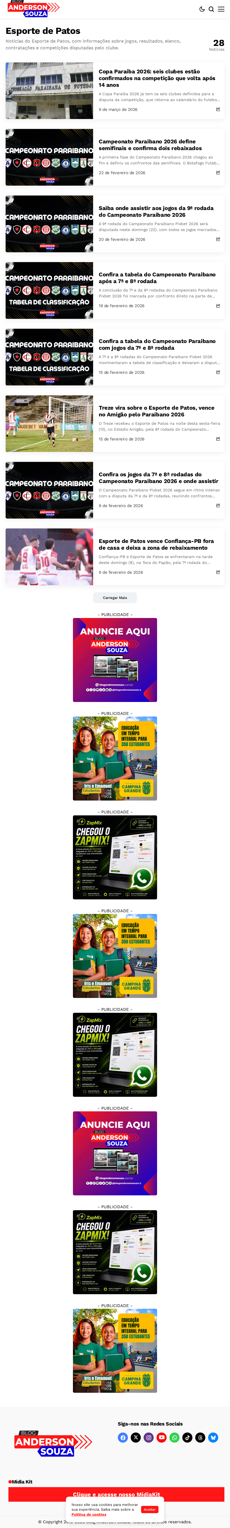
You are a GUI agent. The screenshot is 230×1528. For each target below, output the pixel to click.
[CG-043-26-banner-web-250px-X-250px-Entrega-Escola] (115, 758)
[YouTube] (162, 1438)
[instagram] (149, 1438)
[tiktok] (187, 1438)
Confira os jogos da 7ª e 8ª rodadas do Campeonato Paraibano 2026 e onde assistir (159, 477)
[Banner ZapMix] (115, 857)
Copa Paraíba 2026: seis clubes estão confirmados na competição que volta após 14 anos (157, 78)
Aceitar (150, 1509)
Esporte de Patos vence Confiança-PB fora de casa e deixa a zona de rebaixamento (156, 544)
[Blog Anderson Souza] (53, 1444)
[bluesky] (213, 1438)
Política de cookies (89, 1514)
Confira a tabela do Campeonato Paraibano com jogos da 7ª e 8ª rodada (157, 344)
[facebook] (123, 1438)
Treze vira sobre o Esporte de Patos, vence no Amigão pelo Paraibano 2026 (156, 411)
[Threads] (200, 1438)
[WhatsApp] (174, 1438)
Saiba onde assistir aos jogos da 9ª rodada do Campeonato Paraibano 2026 (156, 211)
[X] (136, 1438)
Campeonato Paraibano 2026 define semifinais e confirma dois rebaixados (150, 144)
